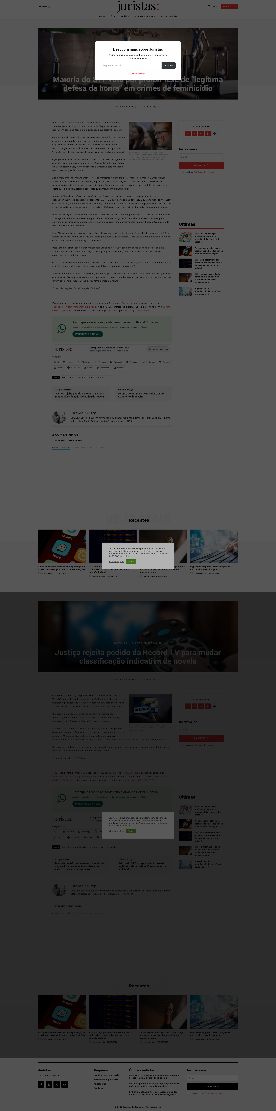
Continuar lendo (138, 73)
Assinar (169, 65)
